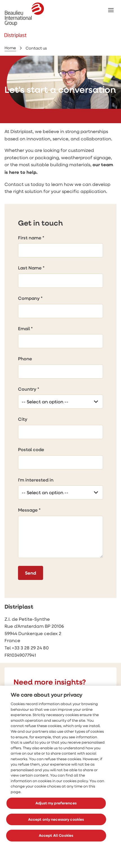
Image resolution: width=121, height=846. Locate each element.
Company (29, 298)
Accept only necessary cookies (56, 819)
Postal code (31, 449)
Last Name (30, 267)
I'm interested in (35, 479)
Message (28, 509)
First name (29, 237)
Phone (25, 358)
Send (30, 573)
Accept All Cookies (56, 835)
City (22, 419)
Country (27, 389)
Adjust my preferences (56, 803)
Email (24, 328)
